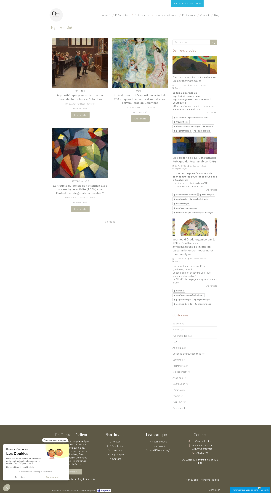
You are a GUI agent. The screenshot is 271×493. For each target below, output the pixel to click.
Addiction (178, 347)
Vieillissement (180, 371)
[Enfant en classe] (80, 63)
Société (177, 323)
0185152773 (202, 452)
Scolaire (177, 359)
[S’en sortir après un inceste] (195, 65)
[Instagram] (216, 4)
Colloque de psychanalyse (187, 353)
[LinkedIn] (207, 4)
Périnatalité (179, 365)
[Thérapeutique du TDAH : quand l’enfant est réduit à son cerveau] (140, 63)
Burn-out (177, 401)
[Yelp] (220, 4)
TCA (175, 341)
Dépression (179, 383)
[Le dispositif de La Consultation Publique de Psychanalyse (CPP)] (195, 145)
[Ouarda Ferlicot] (56, 21)
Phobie (176, 395)
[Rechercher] (213, 42)
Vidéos (176, 329)
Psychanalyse (180, 335)
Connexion (214, 489)
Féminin (177, 389)
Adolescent (179, 408)
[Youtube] (211, 4)
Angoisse (178, 377)
